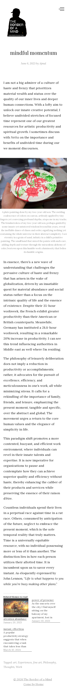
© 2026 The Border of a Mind (32, 679)
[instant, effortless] (17, 639)
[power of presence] (46, 610)
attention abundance (15, 619)
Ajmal (43, 63)
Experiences (25, 662)
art (14, 662)
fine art (37, 662)
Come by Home (34, 684)
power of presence (43, 600)
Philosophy (49, 662)
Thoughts (8, 667)
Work (19, 667)
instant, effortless (13, 629)
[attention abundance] (15, 607)
